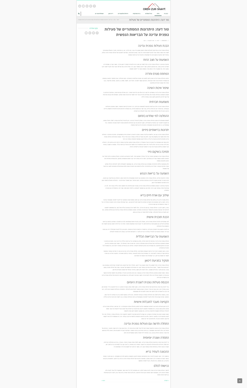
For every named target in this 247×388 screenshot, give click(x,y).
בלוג (115, 19)
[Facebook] (94, 6)
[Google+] (87, 6)
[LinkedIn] (79, 6)
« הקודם (166, 380)
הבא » (103, 380)
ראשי (118, 19)
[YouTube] (83, 6)
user (145, 40)
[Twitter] (90, 6)
